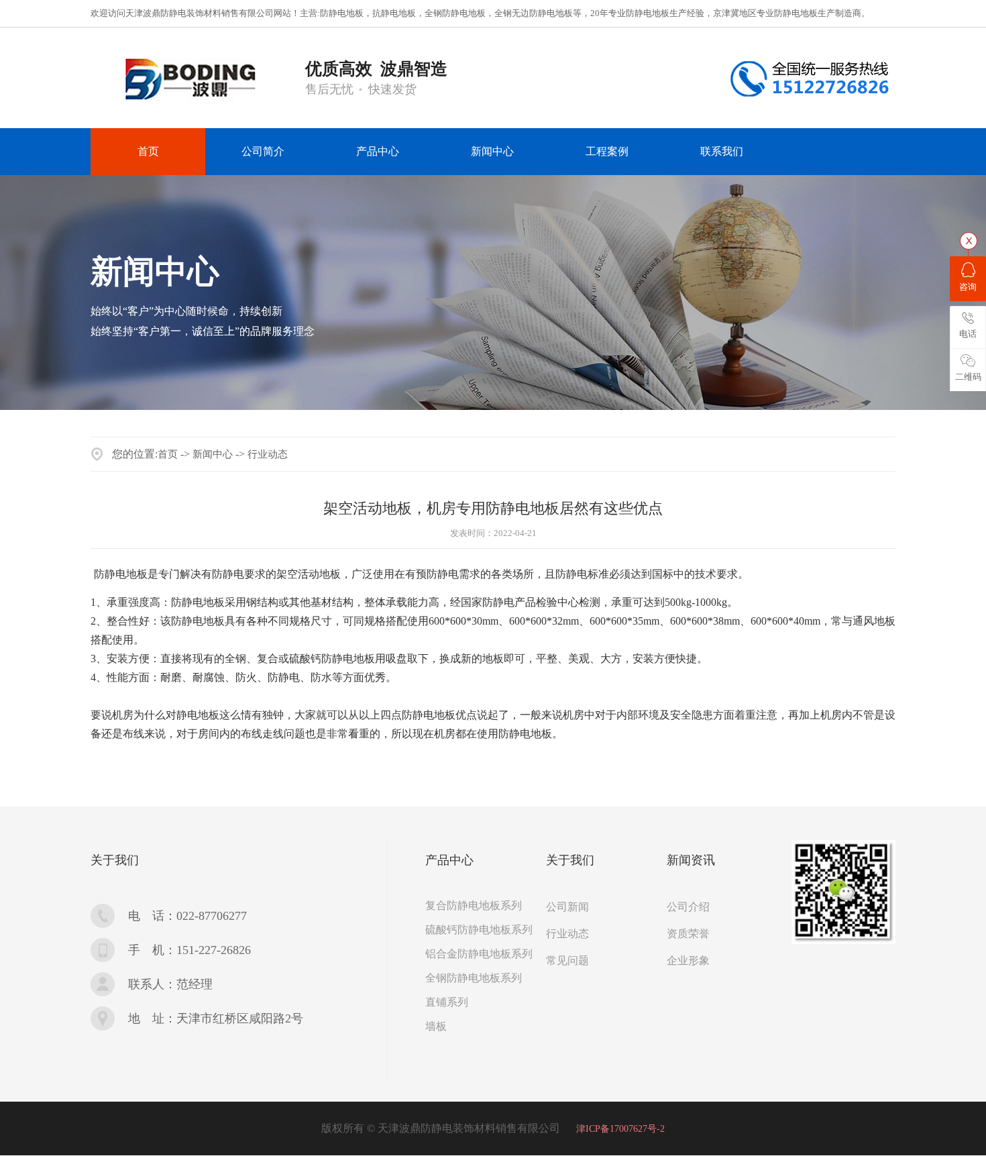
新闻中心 (213, 454)
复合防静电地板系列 (473, 905)
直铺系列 (446, 1002)
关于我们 (115, 860)
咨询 (968, 287)
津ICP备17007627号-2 (620, 1129)
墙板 (436, 1026)
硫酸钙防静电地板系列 (479, 929)
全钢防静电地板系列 (473, 978)
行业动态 (268, 454)
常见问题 (567, 960)
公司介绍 (688, 906)
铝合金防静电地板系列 (479, 953)
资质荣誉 (688, 933)
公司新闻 (567, 906)
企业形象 (688, 960)
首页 (168, 454)
